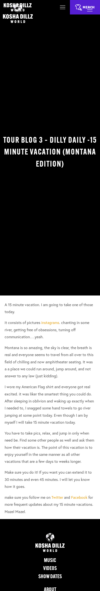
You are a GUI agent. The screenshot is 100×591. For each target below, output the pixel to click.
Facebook (79, 497)
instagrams (50, 322)
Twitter (57, 497)
